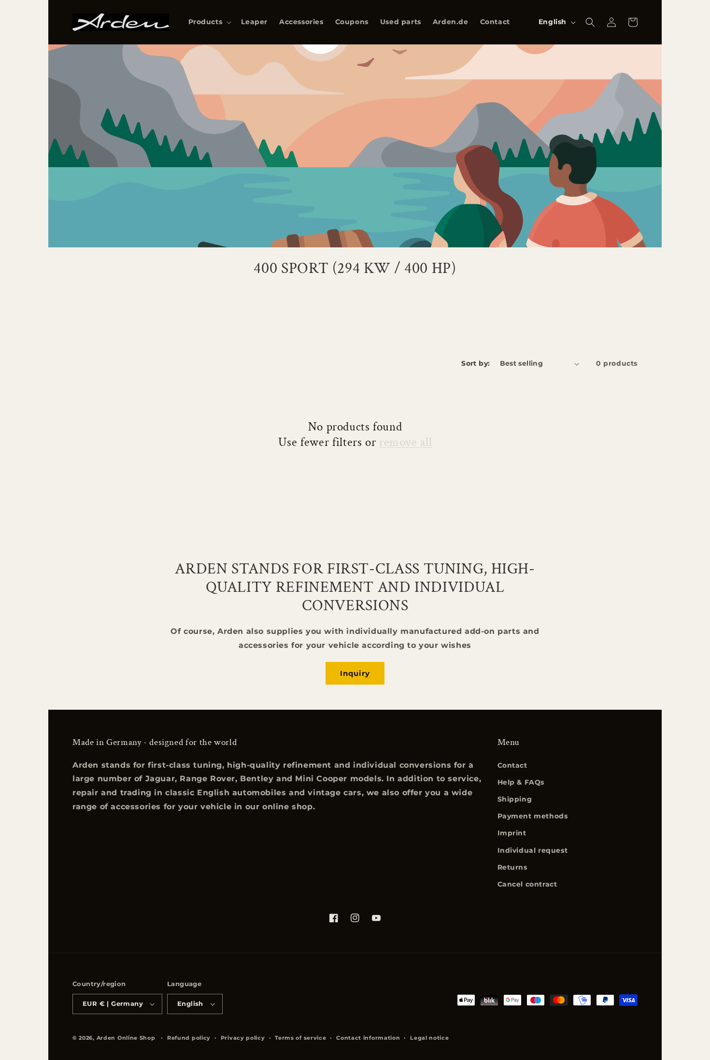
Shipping (514, 799)
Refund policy (189, 1037)
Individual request (532, 850)
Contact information (368, 1037)
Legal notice (429, 1037)
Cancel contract (527, 884)
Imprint (511, 833)
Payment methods (532, 816)
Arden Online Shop (126, 1037)
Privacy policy (243, 1037)
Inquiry (355, 673)
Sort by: (475, 363)
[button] (209, 22)
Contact (512, 765)
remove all (405, 442)
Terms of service (300, 1037)
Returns (512, 867)
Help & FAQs (521, 782)
